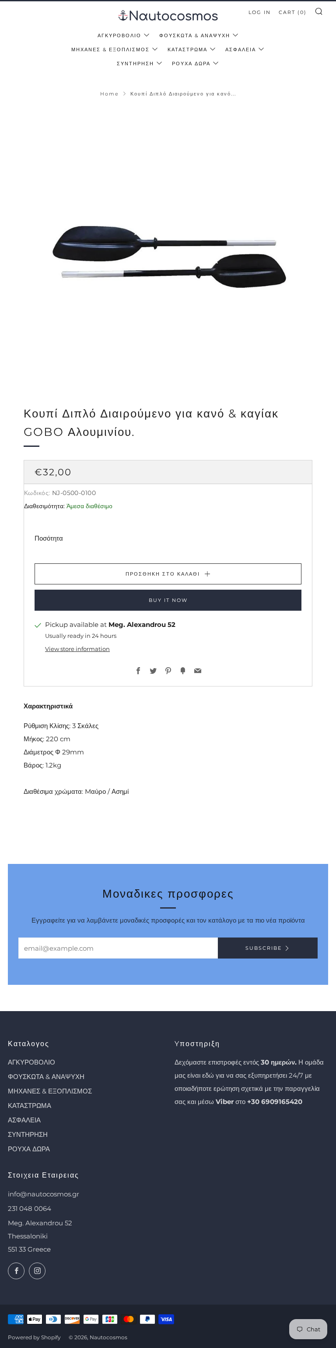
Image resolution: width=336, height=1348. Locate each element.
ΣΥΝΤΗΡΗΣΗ (135, 63)
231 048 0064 (29, 1208)
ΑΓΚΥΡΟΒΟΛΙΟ (119, 35)
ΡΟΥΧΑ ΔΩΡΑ (191, 63)
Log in (259, 12)
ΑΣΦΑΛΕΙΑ (240, 49)
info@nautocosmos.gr (43, 1194)
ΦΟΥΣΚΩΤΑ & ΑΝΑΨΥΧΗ (194, 35)
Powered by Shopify (34, 1337)
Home (109, 94)
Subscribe (263, 948)
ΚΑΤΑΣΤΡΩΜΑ (187, 49)
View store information (77, 649)
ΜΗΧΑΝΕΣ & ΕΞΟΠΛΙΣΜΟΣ (110, 49)
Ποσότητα (49, 538)
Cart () (293, 12)
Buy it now (168, 600)
